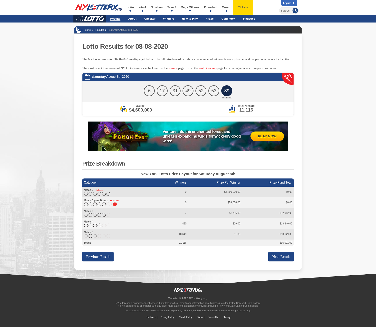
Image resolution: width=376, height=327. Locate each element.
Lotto (130, 7)
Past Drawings (208, 68)
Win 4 (142, 7)
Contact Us (213, 317)
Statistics (249, 18)
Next (281, 257)
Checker (149, 18)
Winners (168, 18)
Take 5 (171, 7)
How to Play (190, 18)
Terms (200, 317)
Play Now (267, 136)
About (132, 18)
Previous (98, 257)
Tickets (243, 7)
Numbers (157, 7)
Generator (228, 18)
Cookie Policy (185, 317)
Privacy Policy (167, 317)
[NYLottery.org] (98, 7)
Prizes (210, 18)
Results (115, 18)
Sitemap (226, 317)
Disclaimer (151, 317)
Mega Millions (190, 7)
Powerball (210, 7)
